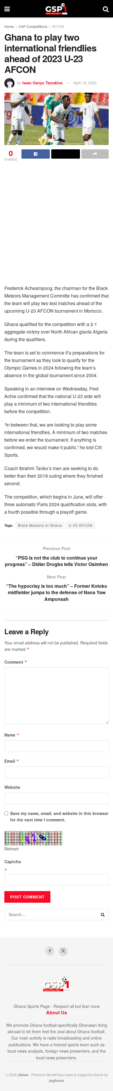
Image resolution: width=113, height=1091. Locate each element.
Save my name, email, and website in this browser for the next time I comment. (59, 816)
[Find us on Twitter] (63, 951)
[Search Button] (106, 8)
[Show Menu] (7, 8)
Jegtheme (56, 1080)
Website (12, 787)
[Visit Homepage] (56, 9)
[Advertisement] (56, 225)
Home (9, 26)
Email (11, 761)
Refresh (11, 849)
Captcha (12, 861)
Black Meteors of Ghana (40, 525)
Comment (15, 662)
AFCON (58, 26)
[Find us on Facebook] (49, 951)
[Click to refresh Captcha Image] (33, 838)
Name (11, 735)
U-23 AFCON (80, 525)
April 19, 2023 (84, 82)
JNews (23, 1074)
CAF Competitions (33, 26)
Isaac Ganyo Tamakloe (42, 82)
